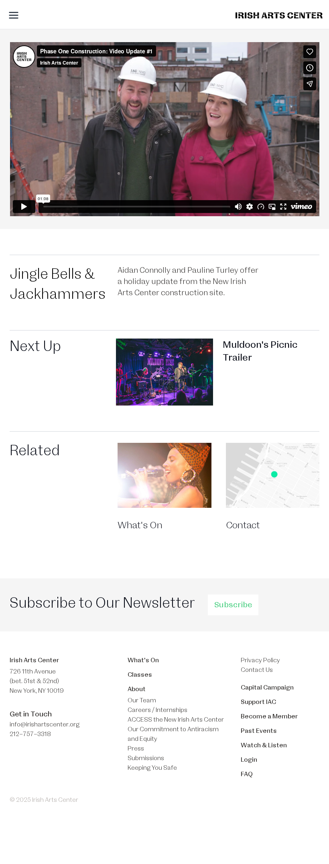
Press (136, 748)
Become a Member (269, 716)
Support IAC (258, 702)
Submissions (146, 758)
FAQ (247, 774)
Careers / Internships (157, 710)
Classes (140, 674)
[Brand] (279, 15)
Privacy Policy (260, 660)
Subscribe (233, 605)
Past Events (259, 731)
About (137, 689)
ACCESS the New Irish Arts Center (176, 719)
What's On (143, 660)
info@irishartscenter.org (44, 724)
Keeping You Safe (152, 768)
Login (249, 760)
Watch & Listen (264, 745)
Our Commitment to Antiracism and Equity (173, 734)
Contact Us (257, 670)
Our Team (142, 700)
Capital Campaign (267, 687)
